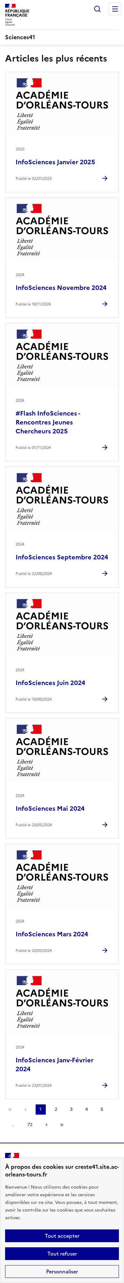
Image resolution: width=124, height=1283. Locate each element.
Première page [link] (10, 1109)
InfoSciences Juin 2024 (50, 683)
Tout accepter (62, 1236)
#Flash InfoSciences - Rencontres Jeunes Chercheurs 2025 (48, 422)
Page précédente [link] (25, 1109)
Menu (115, 9)
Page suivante (46, 1125)
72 (29, 1124)
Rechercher (97, 9)
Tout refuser (62, 1253)
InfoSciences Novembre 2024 (61, 287)
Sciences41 (20, 37)
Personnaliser (62, 1271)
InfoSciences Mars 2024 (52, 934)
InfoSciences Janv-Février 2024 (54, 1064)
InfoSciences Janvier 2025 (55, 162)
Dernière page (62, 1125)
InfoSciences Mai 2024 (50, 808)
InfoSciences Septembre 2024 (62, 557)
